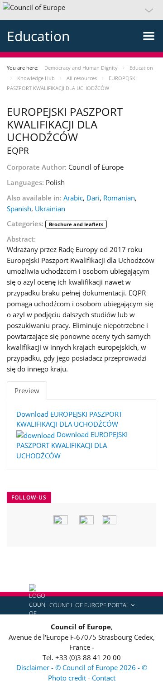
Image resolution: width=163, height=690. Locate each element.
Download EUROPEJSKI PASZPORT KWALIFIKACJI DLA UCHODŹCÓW (72, 445)
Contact (103, 677)
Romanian (119, 197)
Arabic (73, 197)
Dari (93, 197)
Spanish (19, 208)
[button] (81, 10)
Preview (26, 390)
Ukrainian (50, 208)
